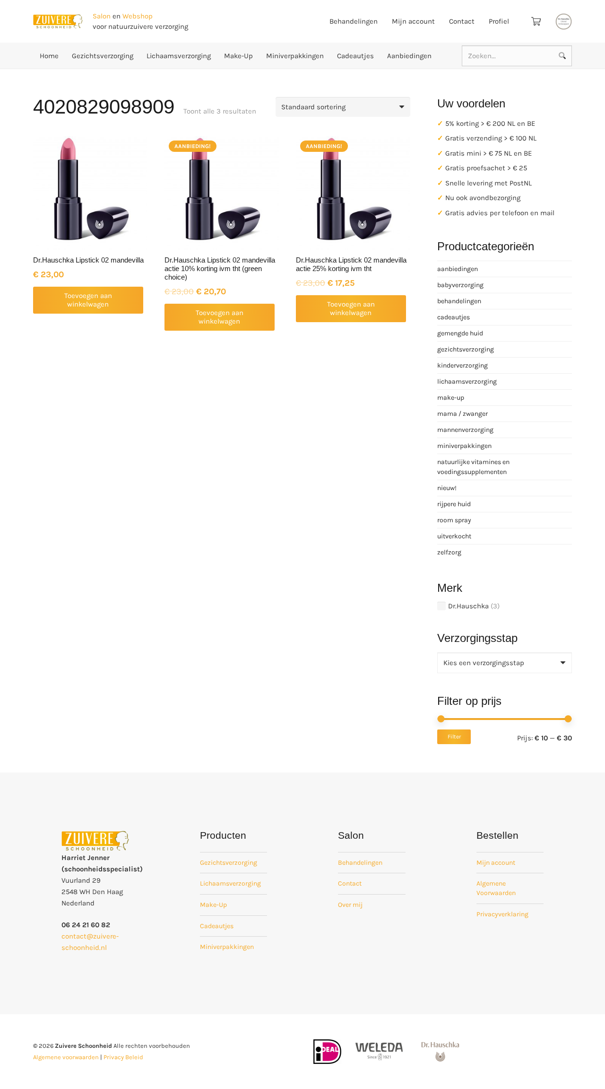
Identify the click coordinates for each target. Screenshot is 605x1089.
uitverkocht (454, 536)
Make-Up (213, 905)
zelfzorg (449, 552)
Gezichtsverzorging (228, 863)
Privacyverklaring (502, 914)
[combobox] (504, 662)
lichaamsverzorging (467, 382)
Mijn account (495, 863)
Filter (454, 736)
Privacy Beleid (123, 1057)
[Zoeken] (562, 56)
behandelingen (459, 301)
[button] (88, 300)
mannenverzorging (465, 430)
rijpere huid (454, 504)
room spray (454, 520)
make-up (450, 398)
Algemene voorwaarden (66, 1057)
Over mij (350, 905)
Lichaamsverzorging (230, 883)
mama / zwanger (462, 414)
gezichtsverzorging (465, 349)
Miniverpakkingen (227, 947)
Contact (350, 883)
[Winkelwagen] (536, 21)
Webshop (137, 16)
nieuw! (447, 488)
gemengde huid (460, 333)
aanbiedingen (457, 269)
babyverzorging (460, 285)
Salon (102, 16)
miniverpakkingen (464, 446)
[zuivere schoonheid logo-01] (58, 21)
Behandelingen (360, 863)
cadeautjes (453, 317)
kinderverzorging (462, 365)
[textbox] (483, 663)
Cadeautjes (216, 926)
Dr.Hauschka (468, 606)
